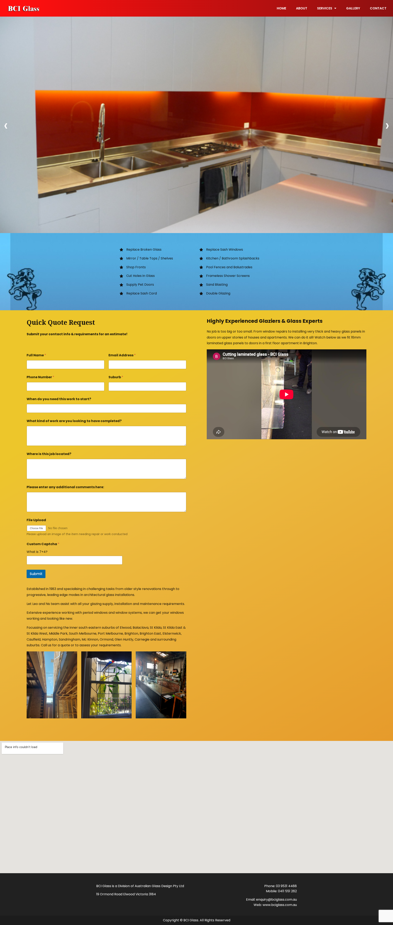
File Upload (36, 520)
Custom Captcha (43, 544)
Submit (36, 573)
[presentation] (6, 126)
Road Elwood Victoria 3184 (135, 894)
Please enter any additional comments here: (65, 487)
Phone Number (40, 377)
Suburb (115, 377)
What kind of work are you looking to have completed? (74, 421)
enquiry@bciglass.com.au (276, 899)
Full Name (36, 355)
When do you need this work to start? (59, 399)
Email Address (122, 355)
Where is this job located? (49, 454)
